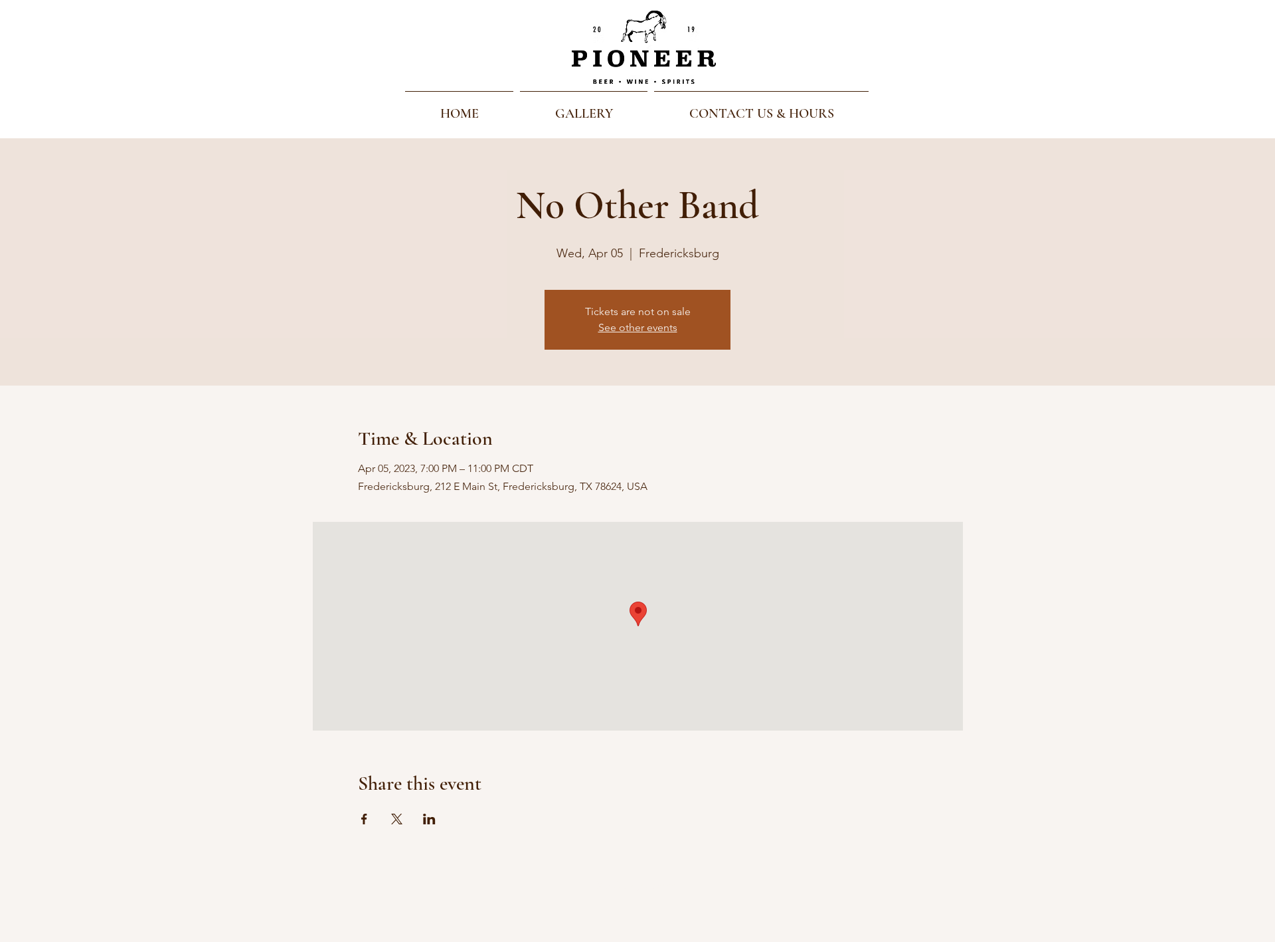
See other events (637, 327)
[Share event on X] (396, 819)
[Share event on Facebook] (364, 819)
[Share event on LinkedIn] (429, 819)
